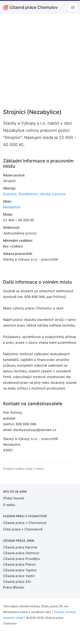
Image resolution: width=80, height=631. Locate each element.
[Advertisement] (40, 64)
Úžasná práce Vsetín (19, 576)
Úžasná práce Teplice (20, 570)
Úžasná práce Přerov (19, 564)
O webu (9, 505)
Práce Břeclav (13, 587)
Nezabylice (11, 207)
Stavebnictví (28, 194)
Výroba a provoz (52, 194)
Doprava (9, 194)
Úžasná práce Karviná (20, 547)
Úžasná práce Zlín (17, 582)
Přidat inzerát (13, 498)
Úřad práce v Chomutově (22, 529)
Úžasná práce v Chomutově (24, 523)
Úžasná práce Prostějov (21, 559)
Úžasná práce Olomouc (21, 553)
